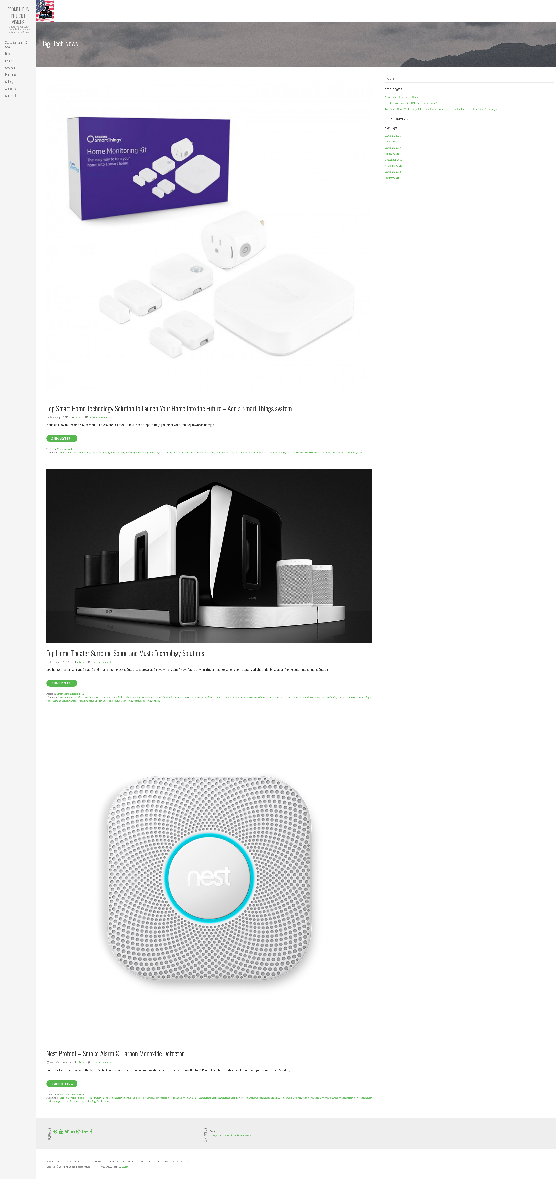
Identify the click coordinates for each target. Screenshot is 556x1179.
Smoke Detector (293, 1098)
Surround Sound (111, 701)
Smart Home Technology (326, 697)
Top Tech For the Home (67, 1101)
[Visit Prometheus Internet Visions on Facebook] (91, 1132)
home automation (81, 452)
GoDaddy (125, 1166)
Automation (66, 452)
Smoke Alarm (278, 1098)
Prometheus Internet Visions (18, 15)
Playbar (217, 697)
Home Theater (163, 697)
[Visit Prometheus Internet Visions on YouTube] (61, 1132)
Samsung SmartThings (137, 452)
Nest (138, 1098)
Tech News (324, 452)
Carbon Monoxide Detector (73, 1098)
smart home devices (183, 452)
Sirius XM (238, 697)
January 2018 (392, 178)
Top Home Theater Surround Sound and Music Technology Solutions (125, 653)
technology (334, 1098)
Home (8, 60)
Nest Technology (176, 1098)
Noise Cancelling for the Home (402, 97)
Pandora (208, 697)
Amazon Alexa (76, 697)
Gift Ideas (150, 697)
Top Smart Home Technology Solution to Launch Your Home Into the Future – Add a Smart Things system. (169, 408)
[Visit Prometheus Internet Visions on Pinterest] (55, 1132)
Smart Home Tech (224, 452)
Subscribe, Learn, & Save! (16, 44)
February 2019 (393, 147)
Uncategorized (64, 449)
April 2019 (390, 141)
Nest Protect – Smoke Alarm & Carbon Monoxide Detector (115, 1053)
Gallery (9, 81)
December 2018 (393, 159)
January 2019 (392, 153)
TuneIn (156, 701)
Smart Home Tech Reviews (248, 452)
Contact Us (11, 95)
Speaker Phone (86, 701)
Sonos (343, 697)
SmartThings (311, 452)
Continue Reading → (62, 438)
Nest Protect (160, 1098)
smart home (165, 452)
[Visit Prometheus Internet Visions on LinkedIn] (73, 1132)
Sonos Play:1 (365, 697)
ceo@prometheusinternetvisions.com (230, 1135)
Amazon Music (92, 697)
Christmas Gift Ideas (134, 697)
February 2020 (393, 135)
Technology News (355, 452)
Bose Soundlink (114, 697)
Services (10, 67)
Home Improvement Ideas (122, 1098)
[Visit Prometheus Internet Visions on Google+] (85, 1132)
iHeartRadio (177, 697)
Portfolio (10, 74)
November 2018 (394, 165)
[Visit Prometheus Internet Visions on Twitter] (67, 1132)
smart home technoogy (273, 452)
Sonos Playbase (69, 701)
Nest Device (147, 1098)
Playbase (227, 697)
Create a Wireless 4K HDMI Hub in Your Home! (411, 103)
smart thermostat (295, 452)
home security (117, 452)
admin (78, 417)
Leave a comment (98, 417)
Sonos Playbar (53, 701)
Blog (8, 53)
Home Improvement (98, 1098)
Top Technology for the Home (95, 1101)
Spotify (98, 701)
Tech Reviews (338, 452)
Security (154, 452)
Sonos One (352, 697)
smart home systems (204, 452)
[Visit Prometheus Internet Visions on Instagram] (78, 1132)
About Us (10, 88)
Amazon (64, 697)
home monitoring (100, 452)
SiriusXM (248, 697)
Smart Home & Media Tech (70, 694)
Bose (103, 697)
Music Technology (193, 697)
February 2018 (393, 171)
